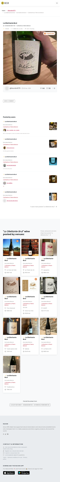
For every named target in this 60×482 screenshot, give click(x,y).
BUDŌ (45, 308)
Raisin (3, 11)
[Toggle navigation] (57, 3)
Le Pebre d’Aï (47, 349)
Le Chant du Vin (29, 270)
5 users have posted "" (42, 207)
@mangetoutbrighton (12, 200)
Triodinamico (11, 387)
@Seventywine (10, 147)
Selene (27, 349)
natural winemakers (29, 427)
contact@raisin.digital (11, 455)
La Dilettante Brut (10, 259)
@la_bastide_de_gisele (13, 130)
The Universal (11, 308)
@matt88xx (9, 183)
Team (5, 457)
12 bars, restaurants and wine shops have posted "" (48, 233)
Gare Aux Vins (29, 311)
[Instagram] (3, 434)
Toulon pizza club (12, 349)
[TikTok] (5, 434)
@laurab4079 (11, 10)
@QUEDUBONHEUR (11, 165)
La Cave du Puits (11, 270)
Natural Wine (9, 469)
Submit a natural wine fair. (12, 453)
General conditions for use (15, 457)
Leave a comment (9, 101)
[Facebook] (7, 434)
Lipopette (46, 270)
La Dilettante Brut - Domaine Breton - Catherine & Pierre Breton (30, 404)
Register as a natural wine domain (14, 451)
